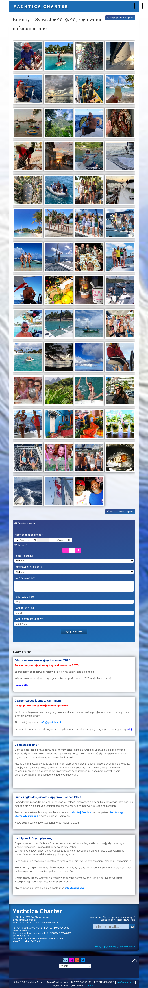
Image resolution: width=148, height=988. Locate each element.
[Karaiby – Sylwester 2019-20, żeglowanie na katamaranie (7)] (89, 90)
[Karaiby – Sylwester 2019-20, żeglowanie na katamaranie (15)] (89, 157)
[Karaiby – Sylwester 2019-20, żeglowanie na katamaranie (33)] (28, 325)
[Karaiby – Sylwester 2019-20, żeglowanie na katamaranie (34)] (59, 325)
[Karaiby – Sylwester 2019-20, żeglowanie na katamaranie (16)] (120, 157)
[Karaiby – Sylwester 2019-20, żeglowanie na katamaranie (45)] (28, 425)
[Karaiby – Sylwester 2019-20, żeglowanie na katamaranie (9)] (28, 124)
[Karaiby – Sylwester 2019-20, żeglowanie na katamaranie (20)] (120, 191)
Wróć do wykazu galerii (122, 17)
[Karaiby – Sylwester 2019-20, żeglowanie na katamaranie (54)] (59, 492)
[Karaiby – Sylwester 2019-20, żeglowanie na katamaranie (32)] (120, 291)
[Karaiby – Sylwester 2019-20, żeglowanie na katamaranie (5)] (28, 90)
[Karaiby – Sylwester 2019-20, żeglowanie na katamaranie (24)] (120, 224)
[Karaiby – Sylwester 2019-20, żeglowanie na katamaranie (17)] (28, 191)
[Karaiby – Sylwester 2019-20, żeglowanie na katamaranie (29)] (28, 291)
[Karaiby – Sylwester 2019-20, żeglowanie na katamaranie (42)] (59, 391)
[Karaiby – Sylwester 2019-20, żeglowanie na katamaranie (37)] (28, 358)
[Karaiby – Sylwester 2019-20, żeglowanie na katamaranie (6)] (59, 90)
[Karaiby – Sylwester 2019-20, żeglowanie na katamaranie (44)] (120, 391)
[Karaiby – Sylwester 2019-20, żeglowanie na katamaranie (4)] (120, 57)
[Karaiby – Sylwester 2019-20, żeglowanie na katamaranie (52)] (120, 458)
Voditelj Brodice (81, 812)
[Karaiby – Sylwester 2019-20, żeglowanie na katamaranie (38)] (59, 358)
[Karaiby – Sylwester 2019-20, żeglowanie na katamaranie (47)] (89, 425)
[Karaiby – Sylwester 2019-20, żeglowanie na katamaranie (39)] (89, 358)
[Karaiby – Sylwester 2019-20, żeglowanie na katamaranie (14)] (59, 157)
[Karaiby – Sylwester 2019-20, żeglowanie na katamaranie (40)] (120, 358)
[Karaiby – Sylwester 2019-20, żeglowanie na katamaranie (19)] (89, 191)
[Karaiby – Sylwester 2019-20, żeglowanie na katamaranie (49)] (28, 458)
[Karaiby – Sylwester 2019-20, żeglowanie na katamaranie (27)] (89, 258)
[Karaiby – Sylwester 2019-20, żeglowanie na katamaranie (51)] (89, 458)
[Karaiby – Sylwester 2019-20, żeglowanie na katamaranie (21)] (28, 224)
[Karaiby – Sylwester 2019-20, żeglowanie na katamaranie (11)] (89, 124)
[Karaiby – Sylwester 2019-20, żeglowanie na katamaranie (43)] (89, 391)
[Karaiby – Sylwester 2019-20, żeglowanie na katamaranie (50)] (59, 458)
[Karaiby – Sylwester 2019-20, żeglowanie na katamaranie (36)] (120, 325)
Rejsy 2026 (21, 684)
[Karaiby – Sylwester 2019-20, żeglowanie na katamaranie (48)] (120, 425)
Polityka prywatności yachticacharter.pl (115, 946)
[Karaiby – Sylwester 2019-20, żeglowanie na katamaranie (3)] (89, 57)
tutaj (129, 729)
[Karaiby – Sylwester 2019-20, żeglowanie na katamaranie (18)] (59, 191)
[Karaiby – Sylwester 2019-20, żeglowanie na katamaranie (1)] (28, 57)
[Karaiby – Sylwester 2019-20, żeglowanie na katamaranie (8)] (120, 90)
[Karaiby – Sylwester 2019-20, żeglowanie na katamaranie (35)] (89, 325)
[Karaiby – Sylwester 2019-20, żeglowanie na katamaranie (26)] (59, 258)
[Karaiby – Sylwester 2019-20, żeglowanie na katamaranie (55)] (89, 492)
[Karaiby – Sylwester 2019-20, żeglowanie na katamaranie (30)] (59, 291)
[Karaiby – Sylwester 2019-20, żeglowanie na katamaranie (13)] (28, 157)
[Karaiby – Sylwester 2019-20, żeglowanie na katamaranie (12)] (120, 124)
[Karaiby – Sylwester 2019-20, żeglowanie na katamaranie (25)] (28, 258)
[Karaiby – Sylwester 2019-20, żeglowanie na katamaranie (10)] (59, 124)
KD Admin (89, 985)
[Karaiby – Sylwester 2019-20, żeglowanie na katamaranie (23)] (89, 224)
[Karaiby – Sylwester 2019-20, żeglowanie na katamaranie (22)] (59, 224)
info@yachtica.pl (28, 919)
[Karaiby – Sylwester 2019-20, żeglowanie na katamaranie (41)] (28, 391)
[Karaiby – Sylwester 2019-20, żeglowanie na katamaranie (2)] (59, 57)
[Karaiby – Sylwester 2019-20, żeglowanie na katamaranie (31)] (89, 291)
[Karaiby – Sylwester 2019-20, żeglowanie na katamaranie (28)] (120, 258)
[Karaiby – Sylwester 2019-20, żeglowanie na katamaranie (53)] (28, 492)
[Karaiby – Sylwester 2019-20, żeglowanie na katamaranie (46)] (59, 425)
